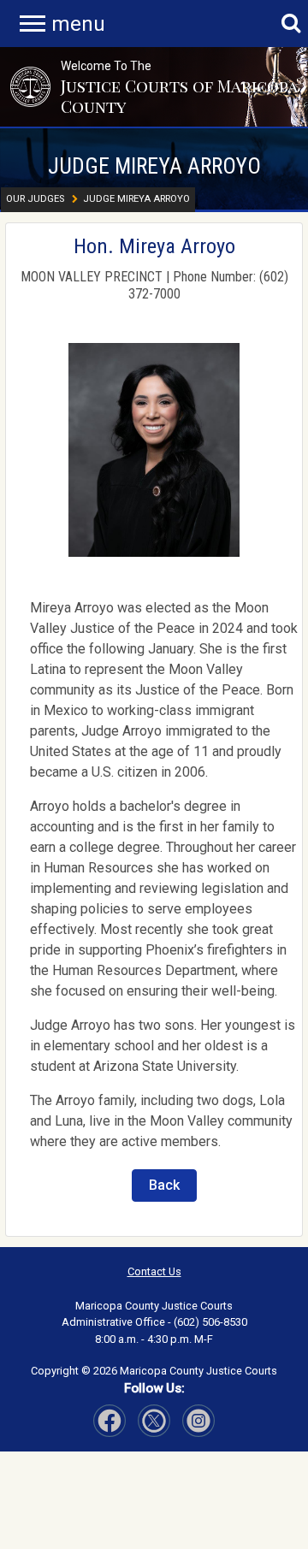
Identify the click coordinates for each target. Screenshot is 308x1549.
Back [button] (164, 1185)
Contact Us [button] (154, 1271)
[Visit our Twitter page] (154, 1421)
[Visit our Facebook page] (109, 1421)
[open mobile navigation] (32, 23)
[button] (30, 86)
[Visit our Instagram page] (198, 1421)
